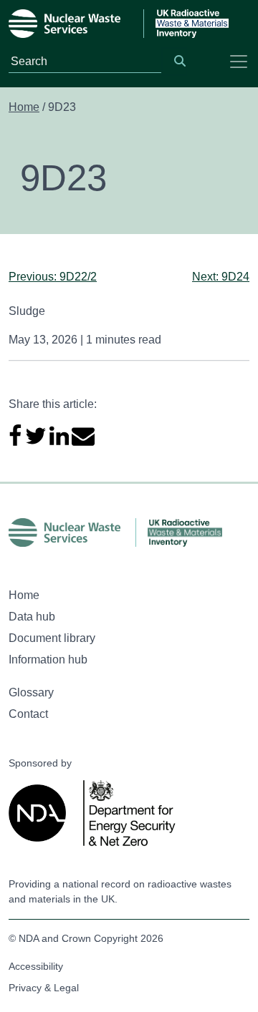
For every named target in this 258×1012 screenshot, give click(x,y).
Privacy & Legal (44, 987)
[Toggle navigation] (238, 61)
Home (24, 107)
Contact (28, 714)
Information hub (48, 659)
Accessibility (36, 966)
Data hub (32, 616)
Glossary (31, 692)
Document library (52, 638)
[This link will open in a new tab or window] (40, 813)
